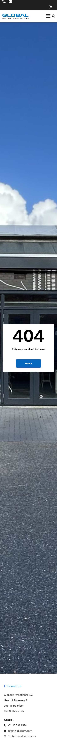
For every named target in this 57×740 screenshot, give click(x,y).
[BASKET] (50, 6)
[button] (53, 16)
